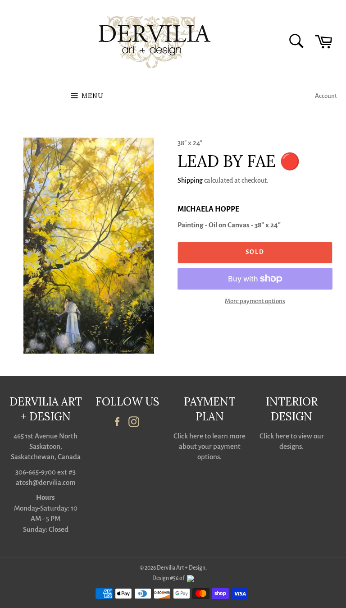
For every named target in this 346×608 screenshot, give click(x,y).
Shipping (190, 180)
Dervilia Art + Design (181, 568)
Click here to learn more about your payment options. (209, 446)
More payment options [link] (255, 301)
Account (326, 95)
